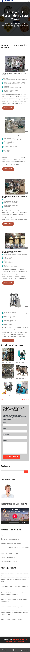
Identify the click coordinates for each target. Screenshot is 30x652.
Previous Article (6, 399)
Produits (14, 23)
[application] (15, 516)
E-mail (5, 428)
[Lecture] (3, 522)
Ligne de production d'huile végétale (11, 543)
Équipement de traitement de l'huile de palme (13, 535)
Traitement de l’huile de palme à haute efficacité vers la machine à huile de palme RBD (14, 593)
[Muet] (24, 522)
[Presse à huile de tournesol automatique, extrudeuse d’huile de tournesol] (22, 371)
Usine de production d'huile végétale (11, 561)
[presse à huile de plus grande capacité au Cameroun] (22, 354)
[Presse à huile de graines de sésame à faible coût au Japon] (22, 387)
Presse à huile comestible (8, 557)
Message (5, 440)
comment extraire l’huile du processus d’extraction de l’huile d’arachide (14, 613)
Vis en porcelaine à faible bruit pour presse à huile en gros (15, 573)
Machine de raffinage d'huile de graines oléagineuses (18, 548)
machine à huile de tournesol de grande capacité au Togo (14, 580)
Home (7, 23)
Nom (5, 422)
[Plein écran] (27, 522)
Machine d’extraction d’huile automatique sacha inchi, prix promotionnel (15, 600)
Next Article (25, 399)
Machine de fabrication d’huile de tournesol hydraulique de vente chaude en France (12, 606)
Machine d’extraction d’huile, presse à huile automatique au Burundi (12, 620)
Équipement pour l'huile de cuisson (10, 539)
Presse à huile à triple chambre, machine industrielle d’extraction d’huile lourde (14, 587)
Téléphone (6, 434)
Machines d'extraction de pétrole (9, 553)
